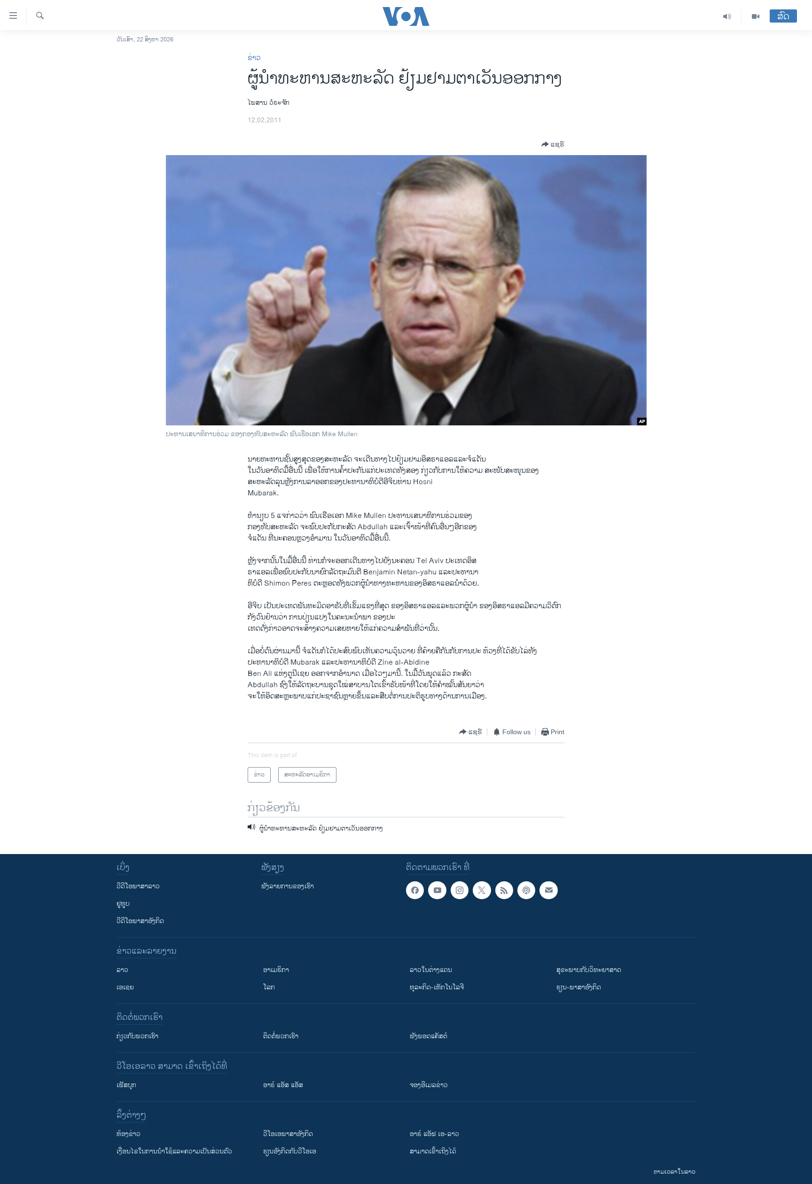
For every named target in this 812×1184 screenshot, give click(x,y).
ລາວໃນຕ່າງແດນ (431, 970)
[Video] (756, 16)
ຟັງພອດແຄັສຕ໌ (428, 1036)
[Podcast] (526, 890)
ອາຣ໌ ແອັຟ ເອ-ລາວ (434, 1134)
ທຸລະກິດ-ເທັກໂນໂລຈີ (437, 987)
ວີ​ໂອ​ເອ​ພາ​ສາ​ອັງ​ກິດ (288, 1134)
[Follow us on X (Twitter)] (482, 890)
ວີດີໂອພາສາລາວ (138, 886)
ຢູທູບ (123, 904)
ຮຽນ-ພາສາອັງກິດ (578, 987)
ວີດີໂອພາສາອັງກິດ (140, 921)
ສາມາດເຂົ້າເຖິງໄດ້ (433, 1151)
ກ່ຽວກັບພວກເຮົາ (137, 1036)
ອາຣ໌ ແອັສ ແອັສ (283, 1085)
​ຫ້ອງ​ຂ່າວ (129, 1134)
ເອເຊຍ (125, 987)
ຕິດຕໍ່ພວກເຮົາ (280, 1036)
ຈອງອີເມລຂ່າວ (429, 1085)
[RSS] (504, 890)
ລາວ (122, 970)
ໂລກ (269, 987)
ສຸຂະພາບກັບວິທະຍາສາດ (588, 970)
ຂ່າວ (254, 58)
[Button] (552, 144)
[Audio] (727, 16)
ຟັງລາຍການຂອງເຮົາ (287, 886)
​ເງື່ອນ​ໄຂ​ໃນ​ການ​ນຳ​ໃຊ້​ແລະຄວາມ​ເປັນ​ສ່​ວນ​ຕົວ (174, 1151)
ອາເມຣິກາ (276, 970)
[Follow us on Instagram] (459, 890)
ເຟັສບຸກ (126, 1085)
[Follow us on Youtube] (437, 890)
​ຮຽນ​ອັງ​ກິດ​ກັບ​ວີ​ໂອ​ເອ (289, 1151)
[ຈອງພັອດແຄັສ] (548, 890)
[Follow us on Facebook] (415, 890)
